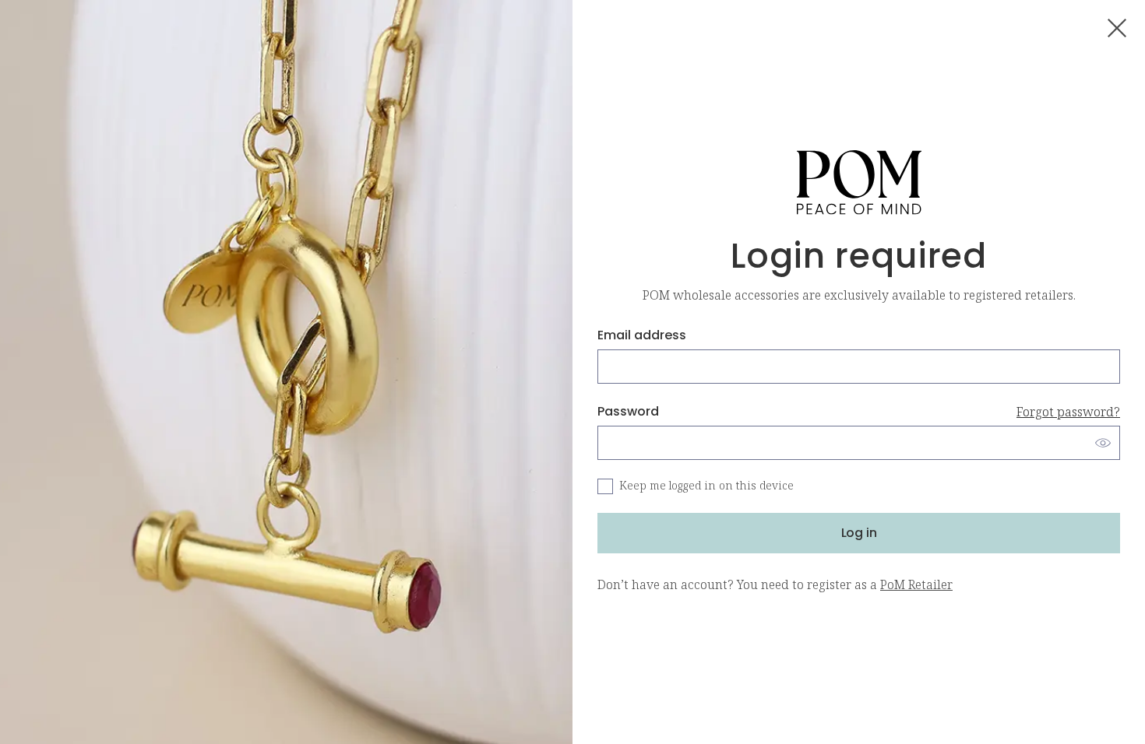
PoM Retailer (916, 584)
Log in (859, 533)
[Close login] (1117, 28)
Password (858, 411)
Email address (641, 335)
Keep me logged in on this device (706, 486)
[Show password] (1103, 443)
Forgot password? (1068, 411)
